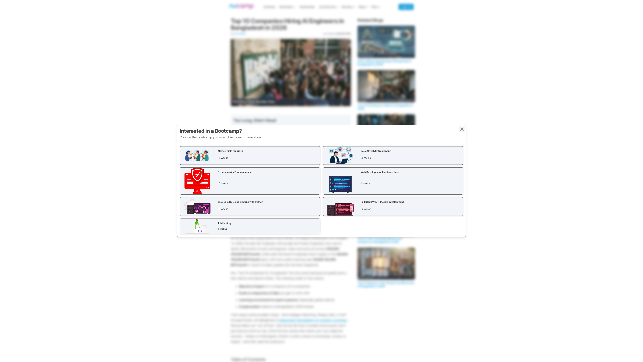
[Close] (462, 129)
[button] (250, 155)
